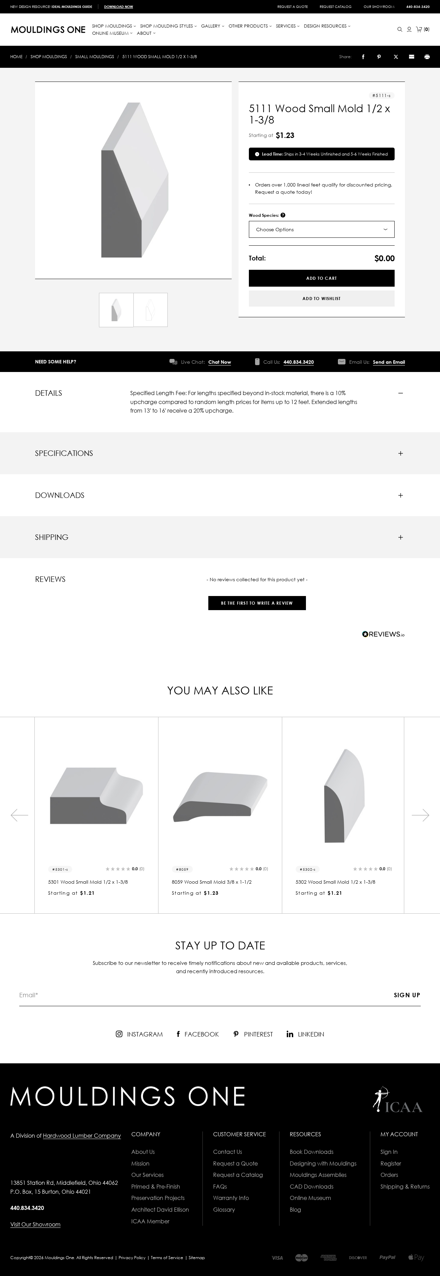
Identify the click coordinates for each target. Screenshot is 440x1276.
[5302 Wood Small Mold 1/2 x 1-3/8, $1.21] (344, 796)
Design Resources (326, 26)
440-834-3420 (418, 6)
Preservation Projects (158, 1197)
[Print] (427, 56)
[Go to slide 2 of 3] (19, 815)
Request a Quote (292, 6)
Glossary (224, 1209)
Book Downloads (311, 1151)
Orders (389, 1174)
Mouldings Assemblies (318, 1174)
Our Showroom (379, 6)
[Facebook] (363, 56)
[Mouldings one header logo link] (48, 29)
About (145, 33)
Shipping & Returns (405, 1186)
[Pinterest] (379, 56)
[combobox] (322, 229)
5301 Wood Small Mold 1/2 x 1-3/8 (88, 882)
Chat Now (219, 362)
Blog (295, 1209)
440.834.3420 (299, 362)
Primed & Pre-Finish (155, 1186)
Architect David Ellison (160, 1209)
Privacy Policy (132, 1257)
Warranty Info (231, 1197)
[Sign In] (409, 29)
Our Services (147, 1174)
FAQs (220, 1186)
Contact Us (227, 1151)
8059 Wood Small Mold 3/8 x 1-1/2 (212, 882)
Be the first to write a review (257, 603)
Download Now (118, 6)
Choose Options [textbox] (275, 229)
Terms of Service (167, 1257)
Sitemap (197, 1257)
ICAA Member (150, 1221)
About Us (143, 1151)
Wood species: (264, 215)
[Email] (411, 57)
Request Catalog (336, 6)
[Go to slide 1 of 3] (421, 815)
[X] (396, 56)
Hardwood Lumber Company (82, 1135)
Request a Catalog (238, 1174)
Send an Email (389, 362)
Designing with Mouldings (323, 1163)
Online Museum (310, 1197)
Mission (140, 1163)
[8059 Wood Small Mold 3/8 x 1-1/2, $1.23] (220, 796)
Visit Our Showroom (35, 1224)
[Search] (400, 29)
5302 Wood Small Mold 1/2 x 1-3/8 (335, 882)
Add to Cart (321, 278)
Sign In (389, 1151)
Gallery (211, 26)
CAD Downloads (311, 1186)
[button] (257, 599)
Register (391, 1163)
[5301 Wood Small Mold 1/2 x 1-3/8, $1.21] (96, 796)
